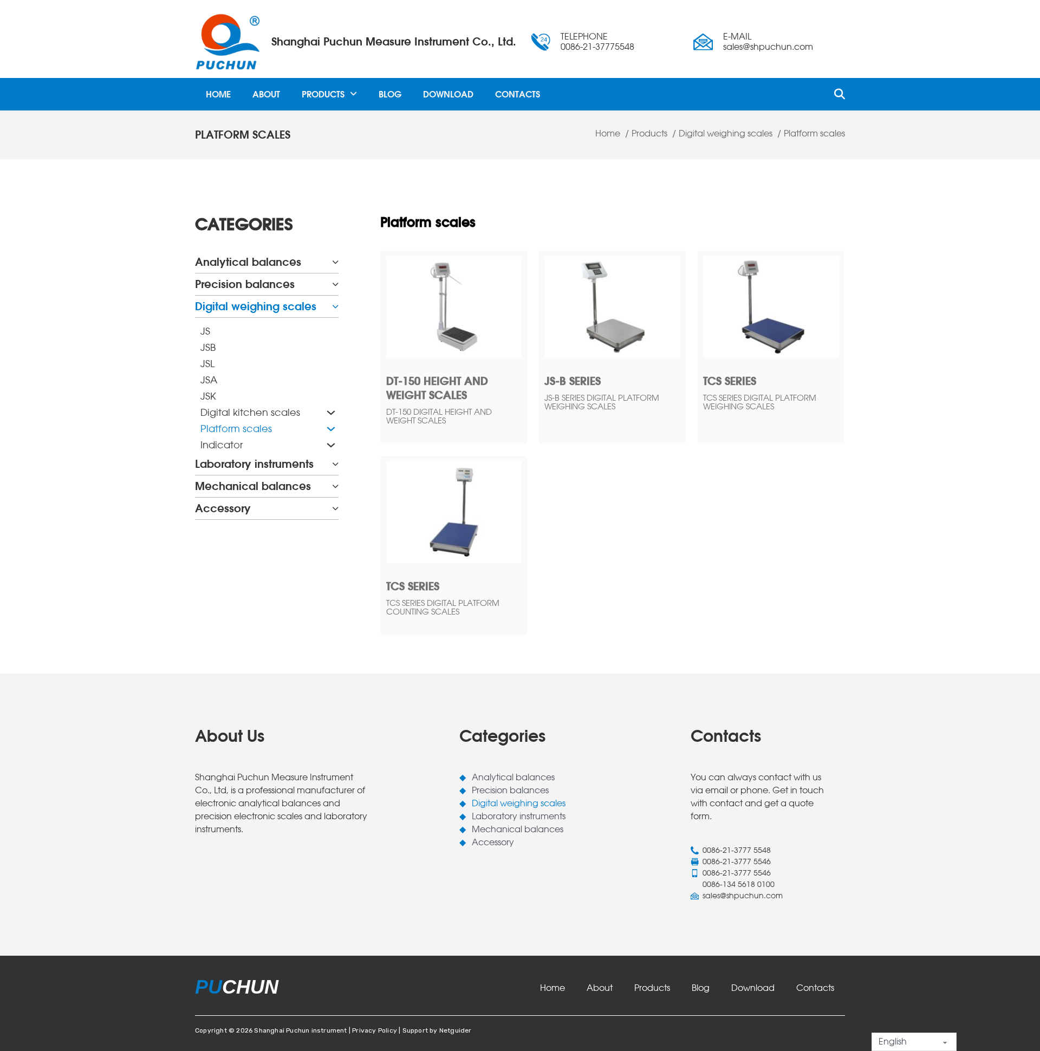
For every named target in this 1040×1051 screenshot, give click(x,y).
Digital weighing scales (255, 306)
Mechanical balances (253, 486)
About (266, 94)
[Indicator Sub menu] (330, 445)
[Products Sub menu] (353, 94)
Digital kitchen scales (250, 412)
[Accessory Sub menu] (335, 508)
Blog (390, 94)
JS (205, 331)
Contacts (517, 94)
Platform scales (236, 428)
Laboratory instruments (254, 464)
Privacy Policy (374, 1030)
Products (323, 94)
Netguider (455, 1030)
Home (218, 94)
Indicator (221, 445)
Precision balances (245, 284)
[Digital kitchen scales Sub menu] (330, 412)
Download (448, 94)
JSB (208, 347)
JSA (208, 380)
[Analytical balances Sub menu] (335, 262)
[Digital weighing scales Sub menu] (335, 306)
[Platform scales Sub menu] (330, 428)
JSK (208, 396)
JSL (207, 363)
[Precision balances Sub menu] (335, 284)
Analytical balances (248, 262)
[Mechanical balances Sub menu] (335, 486)
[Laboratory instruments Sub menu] (335, 464)
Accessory (223, 508)
